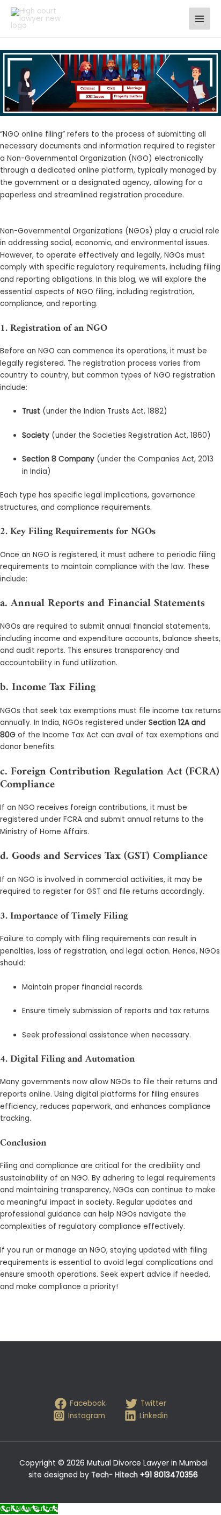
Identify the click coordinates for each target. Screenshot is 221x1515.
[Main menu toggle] (200, 19)
